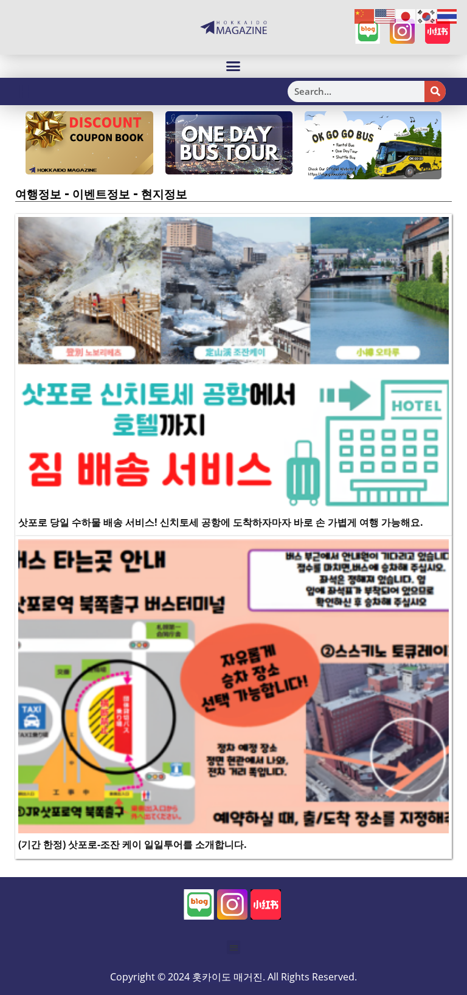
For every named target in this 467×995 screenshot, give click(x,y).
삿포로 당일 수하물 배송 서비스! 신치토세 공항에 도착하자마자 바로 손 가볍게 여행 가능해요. (220, 522)
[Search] (435, 91)
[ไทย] (447, 16)
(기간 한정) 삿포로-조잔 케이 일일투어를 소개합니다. (132, 844)
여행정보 (38, 194)
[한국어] (427, 16)
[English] (385, 16)
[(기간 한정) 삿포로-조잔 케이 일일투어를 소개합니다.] (233, 685)
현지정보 (164, 194)
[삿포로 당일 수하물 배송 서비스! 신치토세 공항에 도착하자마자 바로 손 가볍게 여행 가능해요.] (233, 363)
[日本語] (406, 16)
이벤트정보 (101, 194)
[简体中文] (365, 16)
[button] (233, 66)
